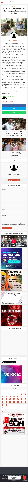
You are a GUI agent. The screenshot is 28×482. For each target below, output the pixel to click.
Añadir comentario (13, 16)
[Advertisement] (14, 450)
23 (25, 402)
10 (2, 399)
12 (10, 399)
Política (14, 6)
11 (6, 399)
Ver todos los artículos (14, 180)
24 (2, 405)
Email (4, 209)
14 (17, 399)
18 (6, 402)
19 (10, 402)
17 (2, 402)
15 (21, 399)
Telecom (11, 101)
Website (4, 215)
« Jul (2, 411)
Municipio (5, 101)
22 (21, 402)
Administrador (23, 16)
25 (6, 405)
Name (4, 203)
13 (14, 399)
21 (17, 402)
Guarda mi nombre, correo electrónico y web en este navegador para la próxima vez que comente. (13, 223)
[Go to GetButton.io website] (24, 480)
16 (25, 399)
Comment (4, 189)
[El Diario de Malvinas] (14, 1)
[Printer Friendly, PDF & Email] (8, 96)
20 (14, 402)
